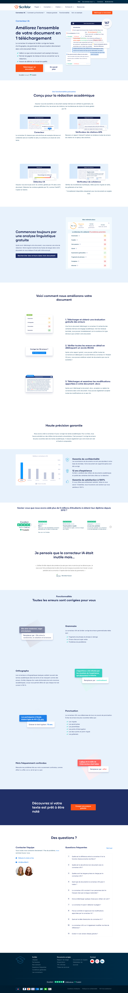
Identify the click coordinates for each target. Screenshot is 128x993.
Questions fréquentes (39, 967)
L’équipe (35, 960)
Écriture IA (69, 7)
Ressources (80, 7)
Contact (93, 957)
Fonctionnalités (64, 13)
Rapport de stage (63, 960)
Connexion (100, 1)
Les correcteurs (37, 972)
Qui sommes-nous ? (88, 1)
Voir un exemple (76, 13)
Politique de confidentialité (89, 988)
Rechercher (109, 1)
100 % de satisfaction (105, 988)
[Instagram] (97, 961)
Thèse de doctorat (63, 967)
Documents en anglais (80, 960)
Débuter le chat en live (26, 858)
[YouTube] (92, 961)
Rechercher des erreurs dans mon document (36, 256)
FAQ (79, 1)
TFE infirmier (61, 965)
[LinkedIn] (102, 961)
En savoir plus (54, 68)
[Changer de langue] (18, 989)
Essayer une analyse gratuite (83, 807)
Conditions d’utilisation (73, 988)
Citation (58, 7)
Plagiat (36, 7)
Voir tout (109, 848)
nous (57, 850)
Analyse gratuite (51, 13)
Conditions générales (39, 970)
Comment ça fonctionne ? (35, 13)
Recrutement (36, 965)
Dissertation (61, 962)
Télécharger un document (102, 13)
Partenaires (36, 962)
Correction (47, 7)
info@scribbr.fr (23, 862)
